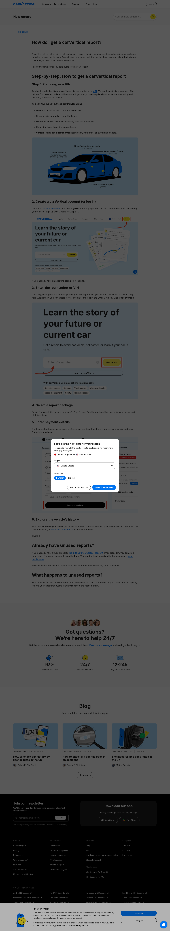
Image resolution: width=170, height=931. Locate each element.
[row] (60, 478)
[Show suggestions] (112, 466)
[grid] (84, 478)
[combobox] (81, 466)
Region (57, 460)
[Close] (116, 442)
